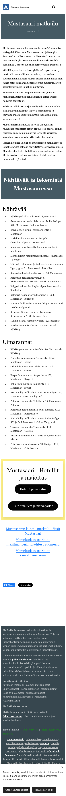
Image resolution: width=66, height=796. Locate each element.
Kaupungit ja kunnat (12, 758)
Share (11, 585)
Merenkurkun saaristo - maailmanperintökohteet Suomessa (33, 541)
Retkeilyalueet (32, 743)
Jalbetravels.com (12, 716)
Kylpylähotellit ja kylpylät (29, 747)
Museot (39, 762)
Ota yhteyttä (29, 729)
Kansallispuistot (50, 739)
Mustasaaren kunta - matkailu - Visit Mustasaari (33, 531)
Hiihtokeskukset (33, 739)
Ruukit (47, 762)
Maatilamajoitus (26, 751)
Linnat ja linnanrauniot (52, 758)
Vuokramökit (42, 751)
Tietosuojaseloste (51, 729)
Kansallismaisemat (14, 743)
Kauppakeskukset (52, 755)
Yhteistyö (8, 733)
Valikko (60, 7)
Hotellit (12, 747)
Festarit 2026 (23, 755)
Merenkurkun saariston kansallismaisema (33, 552)
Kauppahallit (36, 755)
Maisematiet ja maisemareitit (20, 762)
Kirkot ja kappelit (32, 758)
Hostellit (55, 743)
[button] (53, 7)
